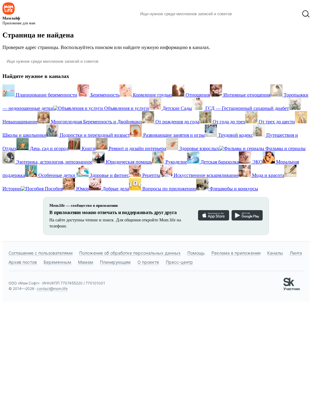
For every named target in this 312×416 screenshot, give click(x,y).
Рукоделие (175, 161)
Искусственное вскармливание (205, 175)
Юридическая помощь (128, 161)
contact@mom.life (52, 288)
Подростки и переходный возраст (94, 135)
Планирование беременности (46, 94)
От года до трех (228, 121)
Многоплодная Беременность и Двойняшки (96, 121)
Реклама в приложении (236, 253)
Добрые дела (115, 188)
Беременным (57, 262)
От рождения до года (176, 121)
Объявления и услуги (126, 108)
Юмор (82, 188)
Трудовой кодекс (235, 135)
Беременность (104, 94)
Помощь (196, 253)
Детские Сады (176, 108)
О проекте (148, 262)
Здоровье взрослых (198, 148)
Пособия (53, 188)
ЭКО (257, 161)
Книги (87, 148)
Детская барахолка (219, 161)
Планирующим (115, 262)
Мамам (85, 262)
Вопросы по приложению (168, 188)
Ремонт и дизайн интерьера (137, 148)
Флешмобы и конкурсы (233, 188)
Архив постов (23, 262)
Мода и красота (267, 175)
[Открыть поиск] (306, 14)
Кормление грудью (152, 94)
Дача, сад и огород (48, 148)
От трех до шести (276, 121)
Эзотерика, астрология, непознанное (53, 161)
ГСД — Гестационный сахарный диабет (246, 108)
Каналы (275, 253)
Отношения (197, 94)
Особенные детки (56, 175)
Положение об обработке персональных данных (130, 253)
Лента (296, 253)
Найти (245, 14)
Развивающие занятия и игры (173, 135)
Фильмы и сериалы (285, 148)
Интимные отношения (246, 94)
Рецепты (150, 175)
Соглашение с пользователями (41, 253)
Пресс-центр (179, 262)
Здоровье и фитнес (109, 175)
